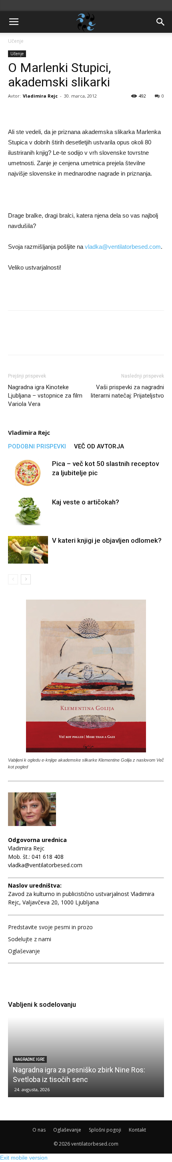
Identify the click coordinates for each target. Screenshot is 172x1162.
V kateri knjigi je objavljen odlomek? (107, 540)
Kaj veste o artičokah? (85, 502)
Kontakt (137, 1129)
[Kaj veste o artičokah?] (28, 511)
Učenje (16, 41)
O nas (39, 1129)
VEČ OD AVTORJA (99, 446)
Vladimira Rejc (40, 96)
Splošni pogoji (105, 1129)
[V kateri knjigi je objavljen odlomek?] (28, 550)
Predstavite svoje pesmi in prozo (50, 927)
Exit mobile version (24, 1157)
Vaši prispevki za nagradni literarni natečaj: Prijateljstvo (127, 391)
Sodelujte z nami (29, 939)
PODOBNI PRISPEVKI (37, 446)
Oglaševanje (24, 951)
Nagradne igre (30, 1059)
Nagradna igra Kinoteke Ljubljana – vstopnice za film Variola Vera (45, 396)
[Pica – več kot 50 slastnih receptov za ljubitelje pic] (28, 473)
